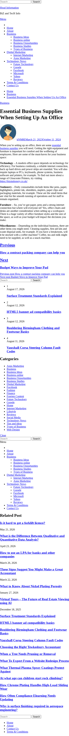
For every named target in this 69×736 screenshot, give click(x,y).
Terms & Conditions (17, 82)
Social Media (14, 417)
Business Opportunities (25, 43)
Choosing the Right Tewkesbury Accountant (30, 647)
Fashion (11, 390)
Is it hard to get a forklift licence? (22, 523)
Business (11, 33)
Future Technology (23, 64)
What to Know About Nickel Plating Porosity (31, 586)
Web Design (13, 429)
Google (17, 67)
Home (10, 27)
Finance (11, 393)
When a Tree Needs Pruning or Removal (28, 654)
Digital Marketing (16, 52)
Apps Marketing (22, 58)
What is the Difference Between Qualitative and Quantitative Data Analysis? (32, 537)
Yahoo (16, 76)
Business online (21, 40)
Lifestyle (11, 411)
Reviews (18, 79)
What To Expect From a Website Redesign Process (34, 661)
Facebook (18, 70)
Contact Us (13, 85)
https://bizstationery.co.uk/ (13, 181)
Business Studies (22, 46)
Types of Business (23, 49)
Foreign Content (15, 396)
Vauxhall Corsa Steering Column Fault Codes (31, 640)
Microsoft (18, 73)
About (10, 30)
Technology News (16, 61)
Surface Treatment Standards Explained (34, 296)
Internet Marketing (23, 55)
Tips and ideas (14, 423)
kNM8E (21, 139)
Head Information (9, 7)
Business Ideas (21, 37)
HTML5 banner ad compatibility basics (34, 312)
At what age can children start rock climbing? (31, 678)
